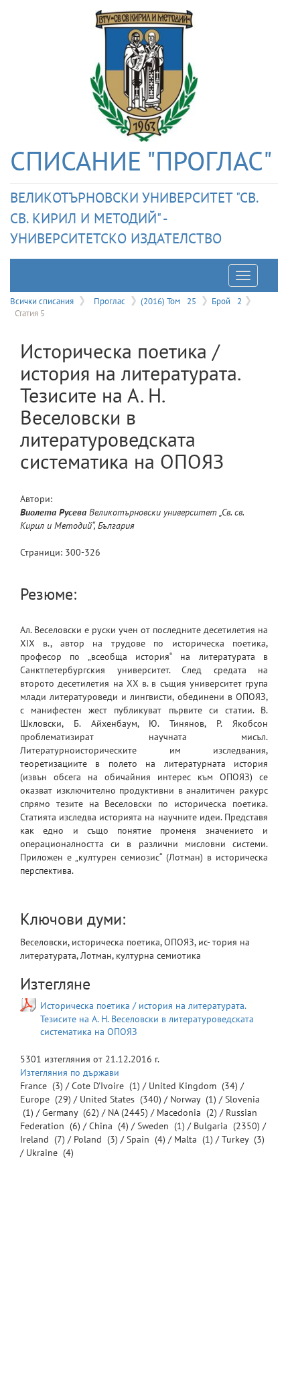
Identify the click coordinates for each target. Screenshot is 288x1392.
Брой (227, 301)
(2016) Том (168, 301)
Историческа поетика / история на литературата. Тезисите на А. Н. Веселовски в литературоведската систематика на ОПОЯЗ (147, 1019)
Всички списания (42, 301)
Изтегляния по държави (69, 1072)
